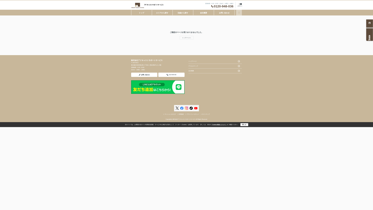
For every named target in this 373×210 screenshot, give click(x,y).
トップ (141, 13)
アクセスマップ (193, 66)
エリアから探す (162, 13)
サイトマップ (206, 114)
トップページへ (186, 37)
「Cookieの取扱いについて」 (219, 124)
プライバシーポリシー (193, 114)
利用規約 (181, 114)
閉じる (244, 124)
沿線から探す (183, 13)
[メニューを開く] (239, 12)
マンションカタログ (170, 114)
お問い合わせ (224, 13)
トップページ (192, 61)
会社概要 (203, 13)
